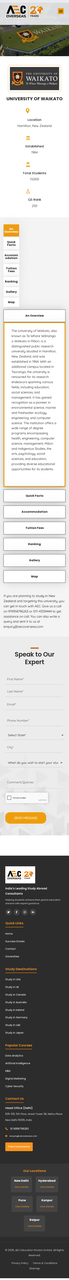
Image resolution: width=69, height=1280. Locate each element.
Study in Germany (16, 1017)
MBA (7, 1071)
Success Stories (15, 941)
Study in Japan (14, 1032)
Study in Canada (15, 994)
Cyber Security (14, 1086)
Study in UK (12, 987)
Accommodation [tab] (11, 256)
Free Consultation (19, 1146)
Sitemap (34, 1268)
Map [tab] (11, 302)
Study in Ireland (14, 1010)
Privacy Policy (20, 1263)
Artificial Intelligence (17, 1063)
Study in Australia (16, 1002)
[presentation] (26, 798)
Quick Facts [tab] (11, 243)
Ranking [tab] (11, 281)
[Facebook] (16, 912)
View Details (21, 1187)
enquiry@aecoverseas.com (23, 1136)
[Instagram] (25, 912)
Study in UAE (12, 1025)
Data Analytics (14, 1055)
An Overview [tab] (11, 230)
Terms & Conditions (45, 1263)
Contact (10, 949)
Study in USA (13, 979)
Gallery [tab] (11, 292)
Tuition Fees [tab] (11, 269)
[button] (61, 11)
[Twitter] (8, 912)
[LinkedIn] (33, 912)
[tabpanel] (34, 404)
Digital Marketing (15, 1078)
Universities (12, 956)
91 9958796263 (19, 1128)
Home (9, 933)
